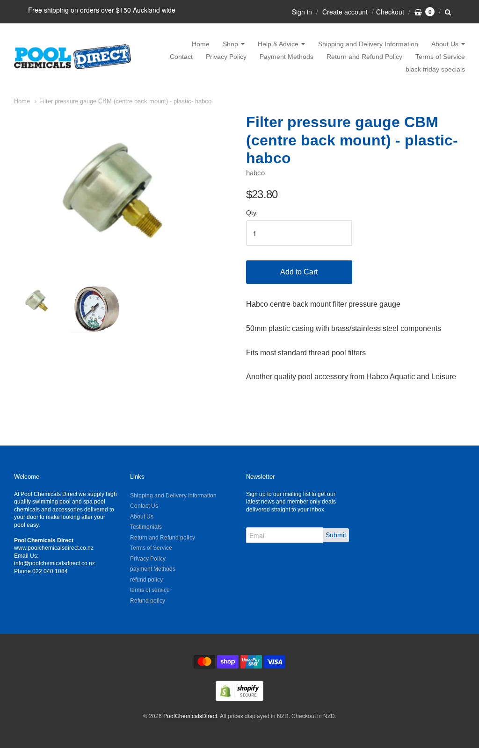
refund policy (146, 579)
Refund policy (147, 600)
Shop (230, 44)
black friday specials (435, 69)
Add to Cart (299, 272)
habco (255, 173)
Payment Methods (286, 56)
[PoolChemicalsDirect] (72, 56)
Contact (181, 56)
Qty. (252, 212)
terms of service (150, 590)
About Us (444, 44)
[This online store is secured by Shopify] (239, 698)
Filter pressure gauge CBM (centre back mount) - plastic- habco (125, 101)
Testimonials (146, 527)
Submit (336, 535)
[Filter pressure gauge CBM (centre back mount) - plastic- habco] (123, 190)
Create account (345, 11)
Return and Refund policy (162, 537)
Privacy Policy (226, 56)
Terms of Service (440, 56)
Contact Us (144, 506)
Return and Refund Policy (364, 56)
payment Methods (152, 569)
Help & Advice (278, 44)
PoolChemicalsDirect (190, 715)
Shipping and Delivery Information (368, 44)
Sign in (302, 11)
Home (201, 44)
